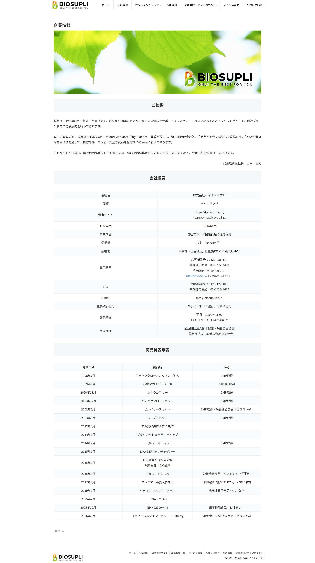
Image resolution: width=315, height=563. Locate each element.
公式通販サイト (160, 552)
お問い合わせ (213, 552)
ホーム (132, 552)
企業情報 (143, 552)
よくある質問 (195, 552)
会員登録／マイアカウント (249, 552)
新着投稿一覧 (178, 552)
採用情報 (227, 552)
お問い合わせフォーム (196, 275)
